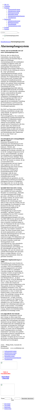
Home (2, 42)
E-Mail (12, 399)
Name (2, 398)
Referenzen (7, 42)
